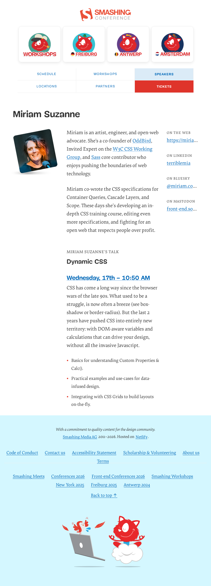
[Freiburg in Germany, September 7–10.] (84, 44)
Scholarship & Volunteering (149, 452)
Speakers (164, 74)
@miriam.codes (183, 186)
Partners (105, 86)
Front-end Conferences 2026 (118, 476)
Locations (47, 86)
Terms (103, 461)
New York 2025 (70, 485)
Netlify (141, 436)
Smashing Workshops (172, 476)
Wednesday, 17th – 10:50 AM (108, 277)
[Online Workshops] (40, 44)
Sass (95, 157)
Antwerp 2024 (137, 485)
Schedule (46, 74)
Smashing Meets (29, 476)
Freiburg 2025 (104, 485)
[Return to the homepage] (105, 18)
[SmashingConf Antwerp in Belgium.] (128, 44)
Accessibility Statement (94, 452)
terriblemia (178, 163)
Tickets (164, 86)
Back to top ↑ (104, 495)
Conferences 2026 (68, 476)
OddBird (142, 141)
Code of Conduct (22, 452)
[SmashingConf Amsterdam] (172, 44)
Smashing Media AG (80, 436)
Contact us (55, 452)
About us (191, 452)
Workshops (105, 74)
